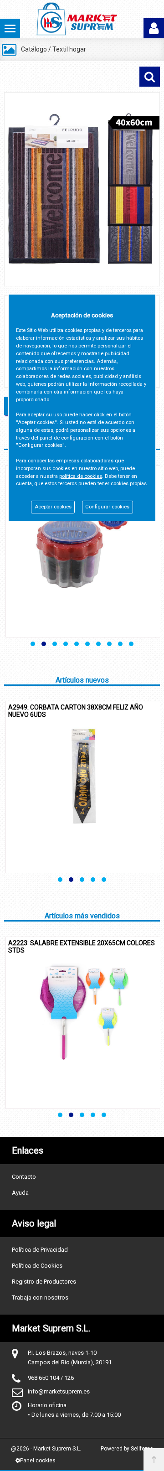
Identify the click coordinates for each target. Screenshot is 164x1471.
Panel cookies (38, 1460)
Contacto (24, 1176)
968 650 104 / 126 (51, 1377)
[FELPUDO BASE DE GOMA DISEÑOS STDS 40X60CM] (82, 189)
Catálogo (34, 49)
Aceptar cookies (53, 507)
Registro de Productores (44, 1281)
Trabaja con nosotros (40, 1297)
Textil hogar (69, 49)
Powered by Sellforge (127, 1448)
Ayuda (20, 1192)
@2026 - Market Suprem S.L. (46, 1448)
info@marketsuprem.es (59, 1391)
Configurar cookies (107, 507)
